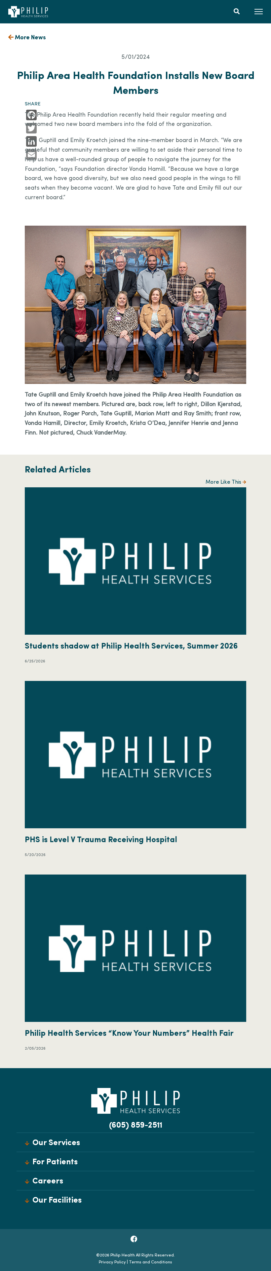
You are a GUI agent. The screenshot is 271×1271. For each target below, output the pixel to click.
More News (30, 38)
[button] (258, 11)
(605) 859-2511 (135, 1126)
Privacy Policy (112, 1262)
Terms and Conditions (150, 1262)
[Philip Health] (28, 11)
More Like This (224, 482)
